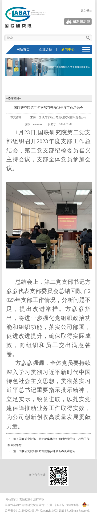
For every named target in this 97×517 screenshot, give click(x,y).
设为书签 (86, 10)
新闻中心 (68, 49)
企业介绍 (45, 49)
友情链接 (25, 499)
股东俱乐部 (85, 21)
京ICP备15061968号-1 (67, 505)
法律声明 (38, 499)
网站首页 (23, 49)
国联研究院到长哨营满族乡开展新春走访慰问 (47, 451)
